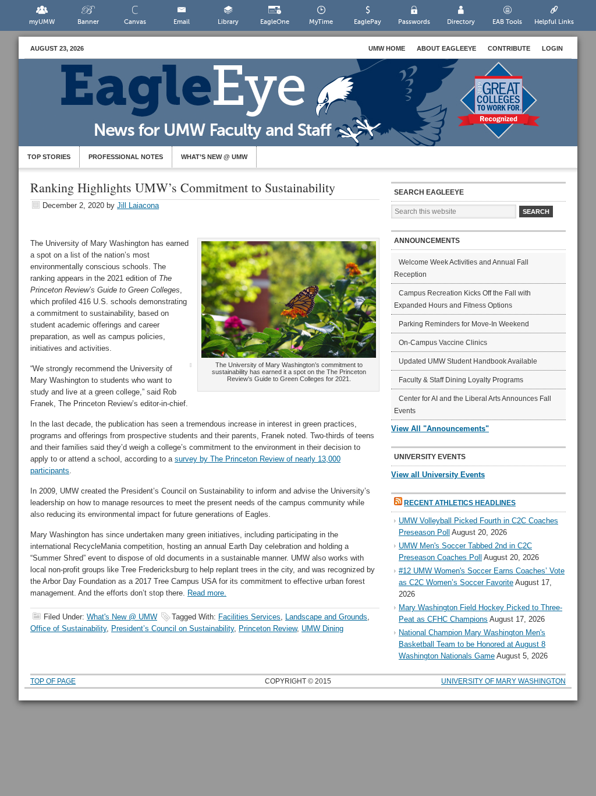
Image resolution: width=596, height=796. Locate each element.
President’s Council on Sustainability (172, 628)
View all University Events (438, 474)
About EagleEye (446, 48)
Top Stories (48, 156)
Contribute (509, 48)
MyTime (321, 22)
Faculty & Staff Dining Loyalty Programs (461, 380)
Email (181, 22)
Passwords (414, 22)
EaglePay (367, 22)
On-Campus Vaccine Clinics (443, 343)
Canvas (135, 22)
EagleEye (309, 108)
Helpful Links (554, 22)
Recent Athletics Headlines (460, 503)
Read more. (206, 593)
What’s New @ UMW (214, 156)
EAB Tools (507, 22)
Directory (461, 22)
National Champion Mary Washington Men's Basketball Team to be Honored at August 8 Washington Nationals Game (472, 644)
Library (228, 22)
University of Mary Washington (503, 681)
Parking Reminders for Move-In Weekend (464, 324)
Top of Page (53, 681)
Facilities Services (249, 616)
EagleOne (274, 22)
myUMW (42, 22)
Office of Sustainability (68, 628)
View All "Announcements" (440, 428)
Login (552, 48)
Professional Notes (125, 156)
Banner (88, 22)
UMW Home (386, 48)
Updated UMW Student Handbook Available (468, 361)
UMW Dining (322, 628)
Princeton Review (268, 628)
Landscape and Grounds (326, 616)
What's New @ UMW (122, 616)
